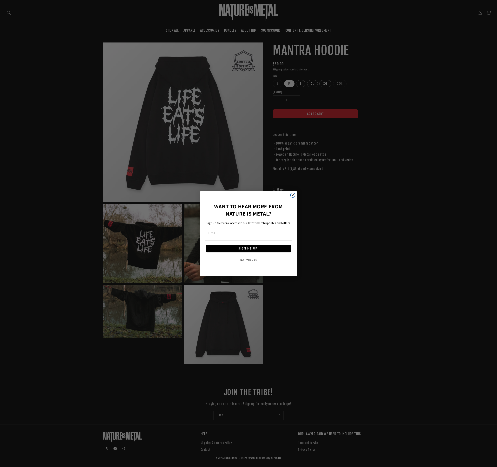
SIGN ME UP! (248, 248)
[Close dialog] (292, 195)
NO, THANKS (248, 260)
